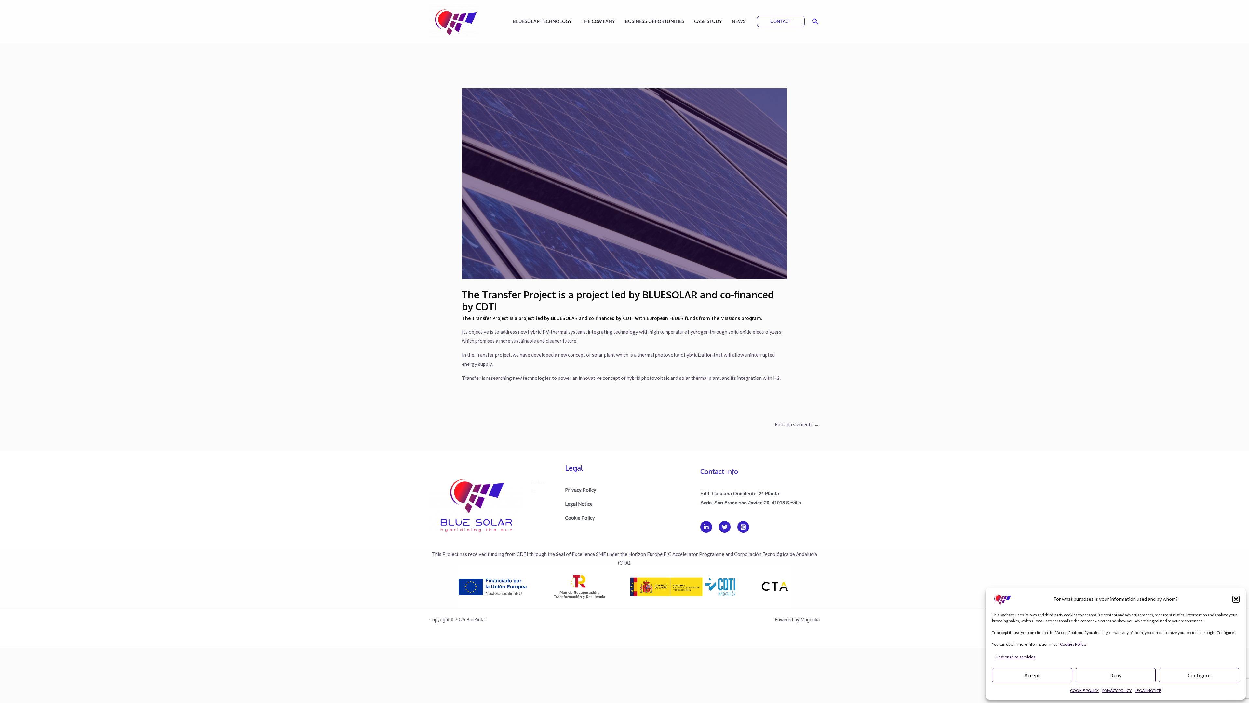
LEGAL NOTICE (1148, 690)
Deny (1115, 675)
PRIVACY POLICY (1117, 690)
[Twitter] (725, 527)
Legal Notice (579, 504)
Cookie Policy (580, 518)
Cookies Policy (1072, 644)
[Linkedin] (706, 527)
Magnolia (810, 619)
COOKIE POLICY (1084, 690)
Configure (1199, 675)
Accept (1032, 675)
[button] (1236, 599)
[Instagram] (743, 527)
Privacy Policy (580, 490)
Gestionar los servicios (1015, 657)
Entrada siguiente (797, 424)
